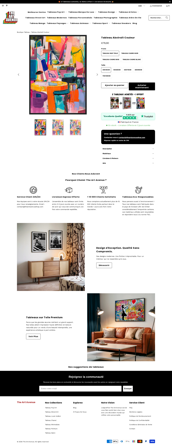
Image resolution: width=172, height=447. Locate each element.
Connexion (157, 6)
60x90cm (138, 70)
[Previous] (19, 75)
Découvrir (104, 265)
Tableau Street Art (51, 412)
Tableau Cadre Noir (129, 53)
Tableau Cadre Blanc (132, 59)
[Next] (97, 75)
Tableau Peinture (51, 429)
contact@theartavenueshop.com (132, 137)
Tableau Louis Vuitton (53, 416)
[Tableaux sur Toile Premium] (121, 327)
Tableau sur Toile (110, 53)
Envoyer (128, 389)
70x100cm (106, 76)
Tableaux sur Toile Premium (44, 317)
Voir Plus (33, 336)
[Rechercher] (167, 17)
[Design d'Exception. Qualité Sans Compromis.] (51, 257)
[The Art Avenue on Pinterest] (6, 6)
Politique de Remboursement (140, 416)
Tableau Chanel (50, 420)
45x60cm (117, 70)
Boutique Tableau (23, 32)
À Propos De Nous (79, 412)
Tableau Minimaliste (52, 424)
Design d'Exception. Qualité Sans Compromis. (117, 249)
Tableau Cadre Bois (110, 59)
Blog (74, 408)
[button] (57, 12)
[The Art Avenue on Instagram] (3, 6)
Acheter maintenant (142, 86)
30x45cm (106, 70)
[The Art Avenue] (10, 18)
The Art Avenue (28, 442)
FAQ (130, 408)
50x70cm (127, 70)
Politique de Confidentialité (139, 420)
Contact (132, 429)
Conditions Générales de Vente (140, 424)
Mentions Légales (135, 412)
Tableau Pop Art (51, 408)
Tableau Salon (50, 433)
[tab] (128, 148)
